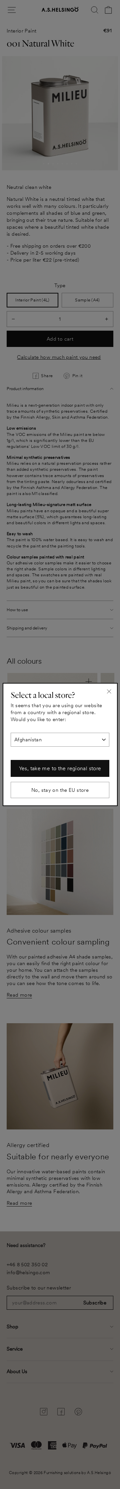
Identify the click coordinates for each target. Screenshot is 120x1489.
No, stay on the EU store (60, 790)
